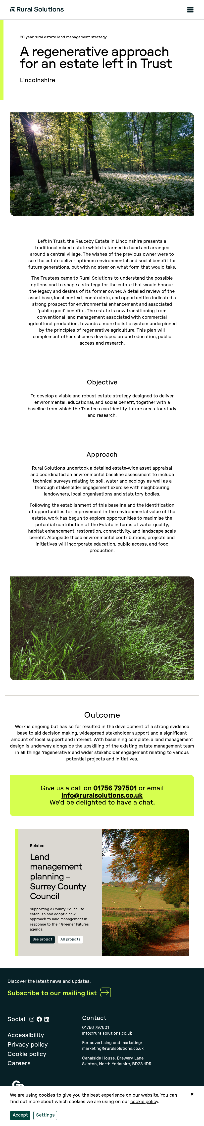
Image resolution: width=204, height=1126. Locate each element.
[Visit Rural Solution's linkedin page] (47, 1019)
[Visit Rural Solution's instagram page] (32, 1019)
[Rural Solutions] (37, 10)
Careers (19, 1063)
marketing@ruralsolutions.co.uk (113, 1049)
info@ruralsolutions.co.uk (107, 1033)
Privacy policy (27, 1045)
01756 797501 (95, 1028)
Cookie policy (26, 1054)
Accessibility (25, 1035)
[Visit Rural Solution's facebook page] (39, 1019)
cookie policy (144, 1102)
